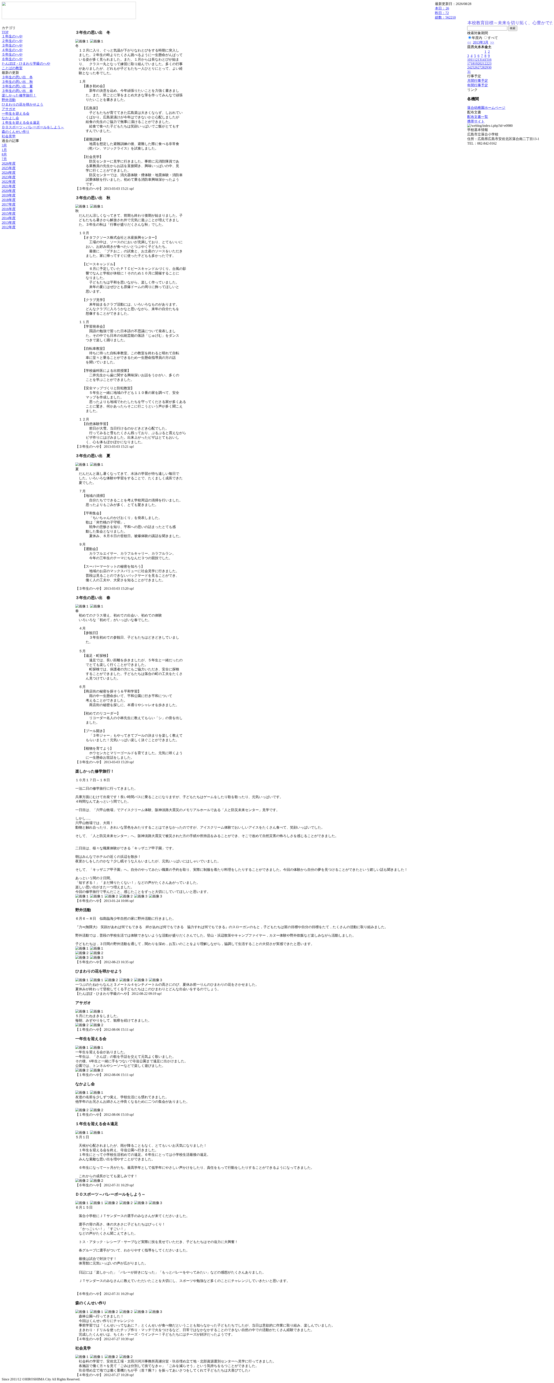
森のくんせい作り (15, 132)
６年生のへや (12, 59)
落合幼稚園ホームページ (486, 107)
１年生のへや (12, 36)
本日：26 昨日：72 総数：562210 (445, 12)
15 (486, 59)
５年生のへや (12, 54)
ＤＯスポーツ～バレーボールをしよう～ (33, 127)
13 (479, 59)
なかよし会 (10, 118)
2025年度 (9, 168)
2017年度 (9, 204)
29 (486, 67)
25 (472, 67)
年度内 (477, 38)
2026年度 (9, 163)
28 (483, 67)
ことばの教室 (12, 68)
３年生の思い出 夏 (17, 86)
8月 (4, 154)
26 (476, 67)
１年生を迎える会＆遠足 (21, 122)
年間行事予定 (477, 85)
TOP (5, 32)
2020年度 (9, 191)
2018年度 (9, 200)
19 (476, 63)
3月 (4, 145)
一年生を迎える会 (15, 113)
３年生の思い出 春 (17, 91)
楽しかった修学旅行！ (19, 95)
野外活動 (9, 100)
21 (483, 63)
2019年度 (9, 195)
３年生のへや (12, 45)
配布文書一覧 (477, 117)
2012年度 (9, 227)
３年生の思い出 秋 (17, 82)
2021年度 (9, 186)
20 (479, 63)
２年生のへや (12, 41)
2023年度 (9, 177)
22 (486, 63)
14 (483, 59)
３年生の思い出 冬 (17, 77)
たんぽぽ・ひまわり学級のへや (26, 63)
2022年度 (9, 182)
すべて (493, 38)
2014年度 (9, 218)
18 (472, 63)
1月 (4, 150)
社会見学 (9, 136)
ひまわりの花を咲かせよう (22, 104)
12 (476, 59)
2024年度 (9, 172)
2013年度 (9, 222)
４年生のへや (12, 50)
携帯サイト (476, 121)
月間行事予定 (477, 80)
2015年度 (9, 213)
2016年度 (9, 209)
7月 (4, 159)
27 (479, 67)
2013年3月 (480, 42)
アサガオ (9, 109)
